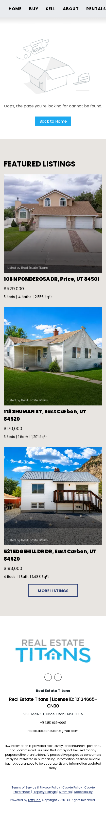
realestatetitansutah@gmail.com (53, 731)
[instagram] (58, 677)
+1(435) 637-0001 (53, 723)
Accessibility (83, 792)
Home (15, 9)
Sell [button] (50, 9)
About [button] (71, 9)
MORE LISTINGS (53, 591)
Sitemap (65, 792)
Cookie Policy (72, 787)
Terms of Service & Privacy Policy (36, 787)
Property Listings (45, 792)
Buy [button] (33, 9)
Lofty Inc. (34, 800)
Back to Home (53, 121)
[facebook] (48, 677)
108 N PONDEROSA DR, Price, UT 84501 (52, 279)
